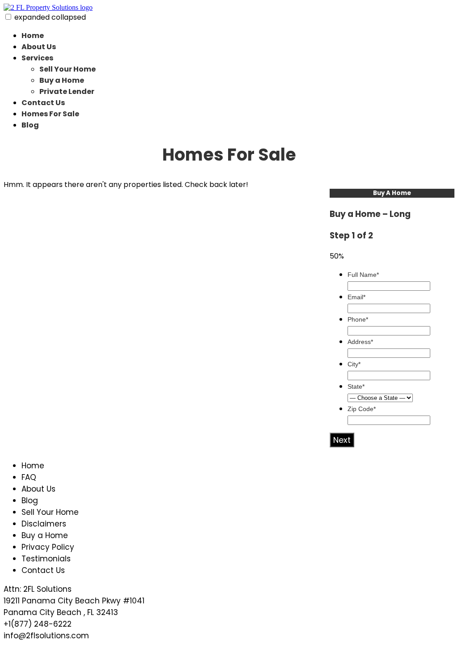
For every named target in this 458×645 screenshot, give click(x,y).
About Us (38, 47)
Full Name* (363, 274)
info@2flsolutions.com (46, 635)
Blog (30, 125)
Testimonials (46, 558)
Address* (360, 341)
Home (32, 35)
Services (37, 58)
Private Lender (66, 91)
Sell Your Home (67, 69)
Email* (356, 297)
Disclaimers (43, 523)
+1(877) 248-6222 (38, 624)
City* (354, 364)
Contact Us (43, 103)
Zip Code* (362, 408)
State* (356, 386)
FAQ (28, 477)
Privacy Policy (47, 547)
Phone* (358, 319)
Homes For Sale (50, 114)
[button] (8, 17)
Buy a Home (61, 80)
